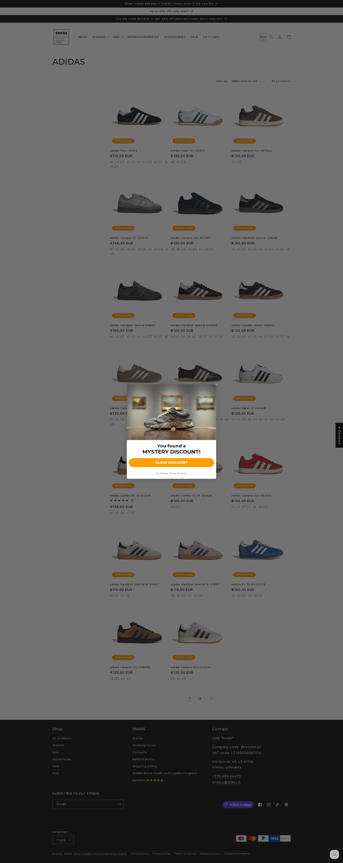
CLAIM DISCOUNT (171, 462)
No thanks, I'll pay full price (171, 473)
